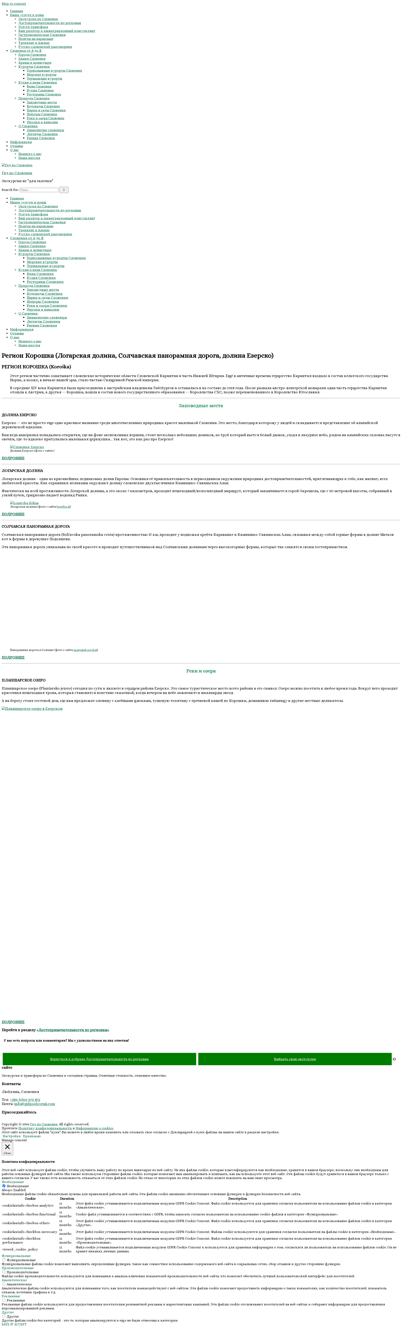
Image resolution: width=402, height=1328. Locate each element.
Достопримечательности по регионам (49, 23)
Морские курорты (41, 74)
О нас (14, 150)
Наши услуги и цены (27, 15)
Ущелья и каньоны (42, 122)
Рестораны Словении (44, 94)
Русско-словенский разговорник (45, 47)
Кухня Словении (40, 90)
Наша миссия (29, 158)
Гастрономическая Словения (42, 35)
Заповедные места (42, 102)
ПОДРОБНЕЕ (13, 1022)
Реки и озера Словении (45, 118)
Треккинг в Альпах (34, 43)
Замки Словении (32, 59)
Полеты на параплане (35, 39)
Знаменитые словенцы (45, 130)
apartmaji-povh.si (85, 650)
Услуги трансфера (33, 27)
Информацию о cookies (94, 1128)
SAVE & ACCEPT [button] (14, 1324)
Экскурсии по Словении (38, 19)
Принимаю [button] (32, 1136)
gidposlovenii (35, 1104)
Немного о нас (29, 154)
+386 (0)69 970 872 (25, 1100)
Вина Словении (39, 86)
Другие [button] (8, 1312)
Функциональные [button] (16, 1256)
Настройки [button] (12, 1136)
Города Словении (32, 55)
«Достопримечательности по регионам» (73, 1030)
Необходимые (18, 1186)
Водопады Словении (43, 106)
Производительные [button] (18, 1268)
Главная (16, 11)
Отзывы (16, 146)
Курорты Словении (34, 67)
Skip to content (14, 4)
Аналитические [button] (14, 1280)
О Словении (28, 126)
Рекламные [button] (11, 1296)
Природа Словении (34, 98)
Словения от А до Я (25, 51)
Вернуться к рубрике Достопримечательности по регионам (99, 1059)
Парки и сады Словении (46, 110)
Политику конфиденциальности (45, 1128)
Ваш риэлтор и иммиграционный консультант (56, 31)
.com (51, 1104)
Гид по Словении (17, 173)
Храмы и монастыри (35, 63)
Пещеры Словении (42, 114)
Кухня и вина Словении (37, 82)
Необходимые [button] (13, 1182)
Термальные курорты (44, 78)
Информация (21, 142)
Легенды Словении (42, 134)
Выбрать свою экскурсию (295, 1059)
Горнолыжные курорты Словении (54, 70)
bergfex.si (63, 506)
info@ (19, 1104)
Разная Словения (41, 138)
